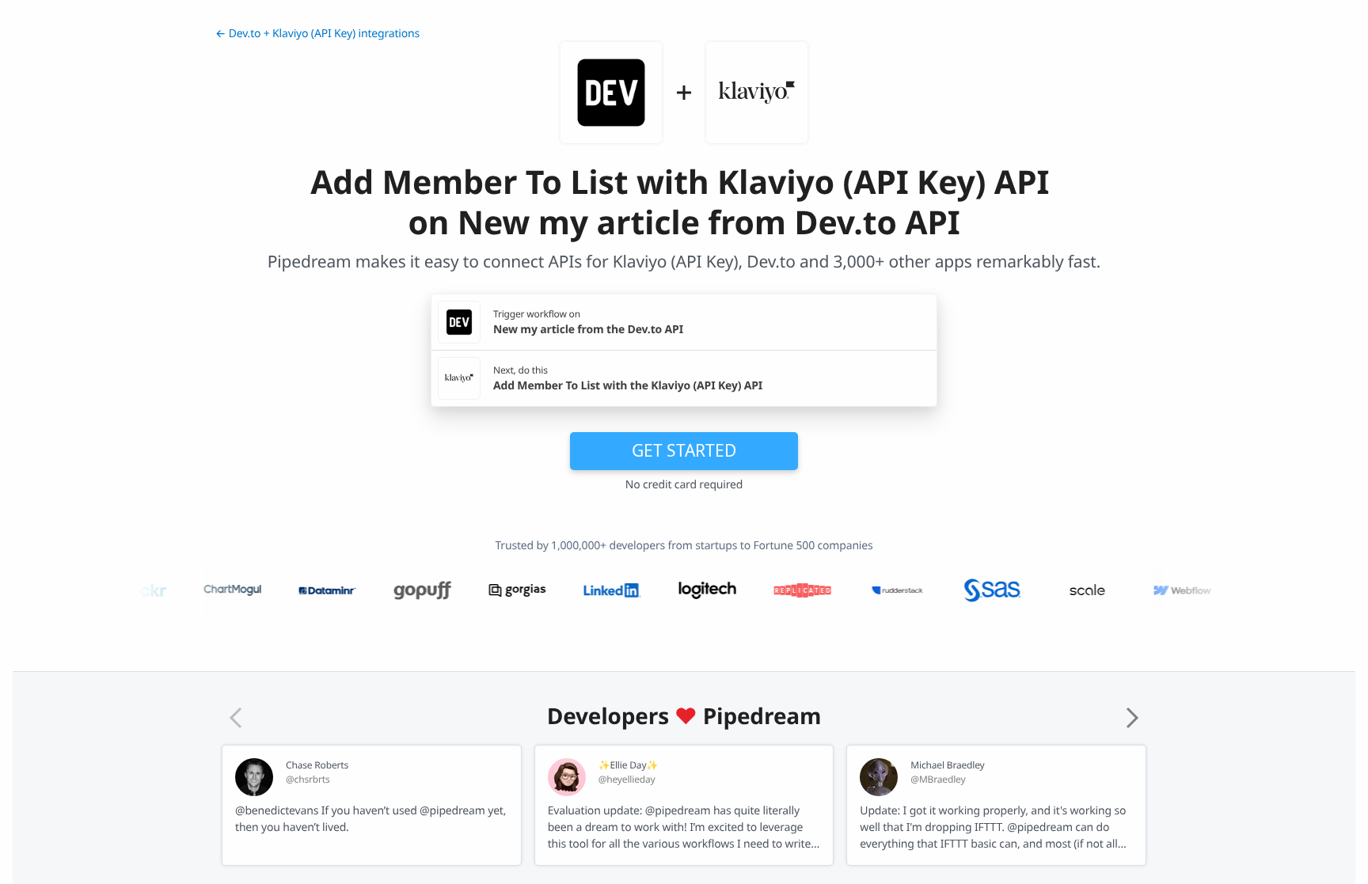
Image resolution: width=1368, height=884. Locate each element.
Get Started (684, 450)
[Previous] (235, 717)
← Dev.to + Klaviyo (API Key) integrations (317, 33)
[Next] (1132, 717)
